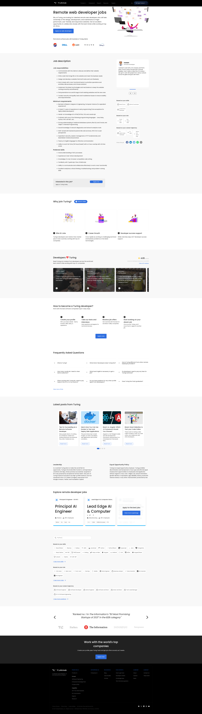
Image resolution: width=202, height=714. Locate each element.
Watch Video (82, 201)
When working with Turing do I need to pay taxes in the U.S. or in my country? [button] (70, 381)
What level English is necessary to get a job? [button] (102, 372)
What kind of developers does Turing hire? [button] (103, 363)
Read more (63, 444)
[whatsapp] (137, 142)
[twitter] (134, 142)
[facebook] (127, 142)
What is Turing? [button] (62, 363)
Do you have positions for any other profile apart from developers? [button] (103, 381)
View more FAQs (58, 389)
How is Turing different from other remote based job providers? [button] (135, 363)
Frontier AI (83, 3)
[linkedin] (130, 142)
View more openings (131, 513)
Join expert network (140, 3)
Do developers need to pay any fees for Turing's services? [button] (134, 372)
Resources (105, 3)
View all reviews (144, 263)
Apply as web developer (63, 31)
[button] (133, 73)
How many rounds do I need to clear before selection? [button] (68, 372)
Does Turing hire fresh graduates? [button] (132, 381)
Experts (113, 3)
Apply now (96, 182)
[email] (141, 142)
